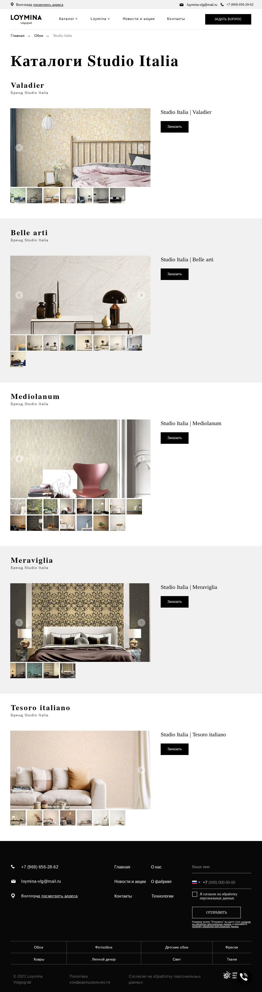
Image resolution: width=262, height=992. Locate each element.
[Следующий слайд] (141, 148)
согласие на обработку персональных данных (221, 923)
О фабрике (161, 881)
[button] (228, 19)
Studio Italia (62, 36)
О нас (156, 867)
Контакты (123, 896)
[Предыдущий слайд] (19, 148)
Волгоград (39, 5)
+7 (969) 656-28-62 (240, 4)
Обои (38, 36)
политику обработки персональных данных (215, 926)
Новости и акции (130, 881)
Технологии (162, 896)
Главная (18, 36)
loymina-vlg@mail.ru (202, 5)
